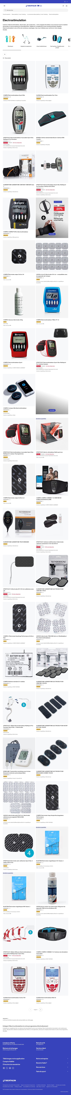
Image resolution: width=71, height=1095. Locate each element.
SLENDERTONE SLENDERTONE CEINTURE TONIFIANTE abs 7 (18, 185)
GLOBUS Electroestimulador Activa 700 (14, 997)
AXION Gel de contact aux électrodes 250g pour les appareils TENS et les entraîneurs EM (51, 907)
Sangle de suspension (26, 46)
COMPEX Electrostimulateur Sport (12, 362)
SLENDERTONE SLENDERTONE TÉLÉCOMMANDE (16, 542)
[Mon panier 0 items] (66, 5)
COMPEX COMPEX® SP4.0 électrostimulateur (15, 232)
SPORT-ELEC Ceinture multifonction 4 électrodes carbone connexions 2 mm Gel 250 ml (50, 542)
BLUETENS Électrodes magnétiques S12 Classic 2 (50, 861)
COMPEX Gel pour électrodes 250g (13, 320)
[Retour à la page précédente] (30, 1009)
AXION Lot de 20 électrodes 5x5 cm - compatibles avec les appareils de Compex (52, 275)
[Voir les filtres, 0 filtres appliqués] (5, 54)
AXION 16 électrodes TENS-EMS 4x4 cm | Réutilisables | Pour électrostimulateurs (51, 636)
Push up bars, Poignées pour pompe (57, 47)
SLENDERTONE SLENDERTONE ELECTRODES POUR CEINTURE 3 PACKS (50, 682)
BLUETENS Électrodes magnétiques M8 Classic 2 (16, 906)
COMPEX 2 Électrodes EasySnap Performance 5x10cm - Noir (18, 636)
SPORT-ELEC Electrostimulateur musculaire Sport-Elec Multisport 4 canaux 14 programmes (18, 453)
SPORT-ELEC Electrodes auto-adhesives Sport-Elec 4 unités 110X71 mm (18, 861)
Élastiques (10, 46)
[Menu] (4, 5)
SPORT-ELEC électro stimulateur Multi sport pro (49, 452)
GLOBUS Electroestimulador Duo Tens (46, 95)
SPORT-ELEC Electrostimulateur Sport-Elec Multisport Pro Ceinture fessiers (51, 363)
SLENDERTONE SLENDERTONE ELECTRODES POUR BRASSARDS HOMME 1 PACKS (50, 772)
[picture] (19, 77)
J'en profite (52, 234)
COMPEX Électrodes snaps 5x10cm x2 (13, 498)
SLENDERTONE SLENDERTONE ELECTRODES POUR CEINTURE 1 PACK (50, 589)
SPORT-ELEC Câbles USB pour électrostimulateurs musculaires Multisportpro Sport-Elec (17, 952)
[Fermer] (67, 2)
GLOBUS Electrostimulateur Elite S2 (46, 997)
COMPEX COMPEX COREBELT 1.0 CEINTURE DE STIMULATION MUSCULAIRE (49, 498)
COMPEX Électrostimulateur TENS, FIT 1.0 (47, 320)
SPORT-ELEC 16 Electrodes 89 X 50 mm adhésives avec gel (18, 589)
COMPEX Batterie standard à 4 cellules (14, 681)
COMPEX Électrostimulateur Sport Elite (14, 95)
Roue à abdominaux (42, 46)
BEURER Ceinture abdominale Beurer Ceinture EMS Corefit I (50, 138)
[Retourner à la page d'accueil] (34, 6)
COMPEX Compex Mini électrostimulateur (14, 408)
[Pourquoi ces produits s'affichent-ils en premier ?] (3, 58)
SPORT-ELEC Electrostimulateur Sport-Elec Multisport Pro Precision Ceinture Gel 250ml (51, 185)
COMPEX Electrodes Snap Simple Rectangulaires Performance (50, 816)
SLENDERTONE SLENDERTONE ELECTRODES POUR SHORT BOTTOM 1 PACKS (52, 726)
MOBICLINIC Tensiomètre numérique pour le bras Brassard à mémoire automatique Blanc (17, 772)
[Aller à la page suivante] (40, 1009)
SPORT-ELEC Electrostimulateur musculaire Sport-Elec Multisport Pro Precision (18, 138)
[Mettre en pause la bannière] (65, 2)
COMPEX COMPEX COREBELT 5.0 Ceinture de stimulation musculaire (52, 952)
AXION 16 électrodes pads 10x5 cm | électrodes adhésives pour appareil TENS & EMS (16, 816)
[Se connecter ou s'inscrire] (63, 5)
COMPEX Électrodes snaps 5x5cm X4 (13, 274)
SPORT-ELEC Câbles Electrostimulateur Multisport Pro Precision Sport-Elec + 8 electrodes (18, 726)
